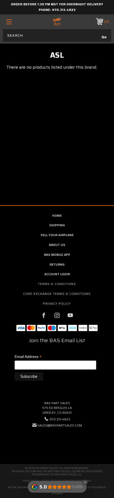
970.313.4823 (64, 9)
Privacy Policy (57, 303)
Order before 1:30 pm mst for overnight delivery (57, 4)
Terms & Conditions (57, 283)
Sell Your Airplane (57, 234)
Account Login (57, 274)
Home (57, 215)
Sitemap (57, 494)
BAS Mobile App (57, 254)
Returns (57, 264)
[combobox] (57, 35)
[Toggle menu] (16, 21)
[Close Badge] (85, 482)
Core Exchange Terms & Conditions (57, 293)
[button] (57, 441)
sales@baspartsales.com (59, 425)
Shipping (57, 225)
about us (57, 244)
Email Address (28, 357)
